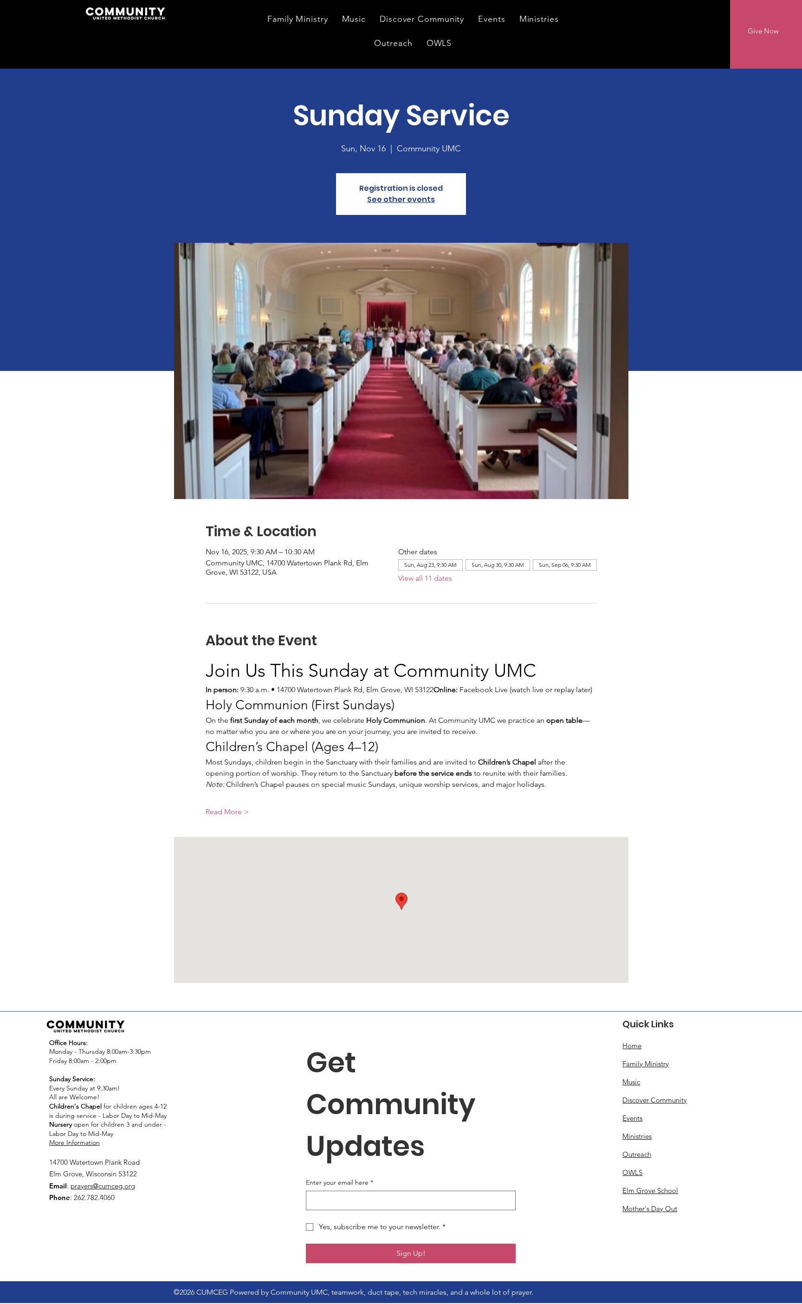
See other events (401, 199)
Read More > (227, 811)
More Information (74, 1142)
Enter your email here (339, 1182)
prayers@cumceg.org (103, 1185)
